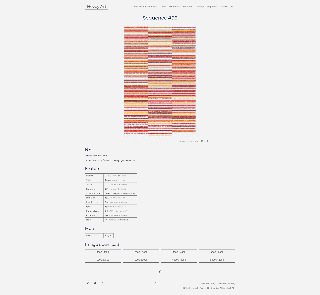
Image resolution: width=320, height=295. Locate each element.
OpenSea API (217, 288)
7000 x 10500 (179, 260)
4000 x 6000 (217, 252)
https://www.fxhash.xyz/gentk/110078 (116, 160)
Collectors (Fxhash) (226, 283)
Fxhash (224, 7)
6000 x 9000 (141, 260)
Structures (174, 7)
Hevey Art (96, 6)
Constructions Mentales (145, 7)
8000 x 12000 (217, 260)
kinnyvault (101, 156)
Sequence (212, 7)
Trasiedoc (187, 7)
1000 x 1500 (103, 252)
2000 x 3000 (141, 252)
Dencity (200, 7)
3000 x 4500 (179, 252)
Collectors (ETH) (207, 283)
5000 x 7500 (103, 260)
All (232, 7)
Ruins (163, 7)
